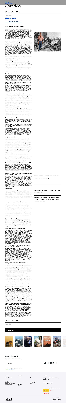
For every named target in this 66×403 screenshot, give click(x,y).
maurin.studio (58, 400)
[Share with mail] (15, 18)
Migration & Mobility (8, 382)
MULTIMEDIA (20, 384)
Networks (19, 377)
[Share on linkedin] (13, 18)
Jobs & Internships (48, 383)
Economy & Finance (8, 384)
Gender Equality (7, 378)
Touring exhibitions (33, 381)
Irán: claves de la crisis (12, 12)
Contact (31, 383)
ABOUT (19, 385)
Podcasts (32, 378)
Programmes (20, 378)
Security (6, 381)
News (31, 377)
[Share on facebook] (8, 18)
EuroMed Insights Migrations (10, 369)
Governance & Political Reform (10, 383)
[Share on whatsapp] (10, 18)
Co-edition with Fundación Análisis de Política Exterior (17, 8)
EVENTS (19, 383)
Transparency (32, 382)
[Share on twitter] (6, 18)
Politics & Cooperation (9, 377)
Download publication (14, 21)
